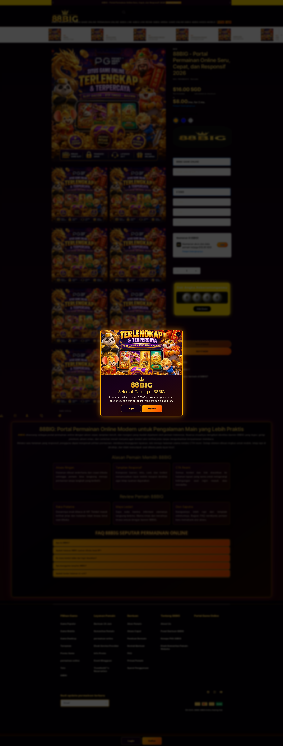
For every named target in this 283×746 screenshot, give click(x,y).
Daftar (152, 408)
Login (131, 408)
